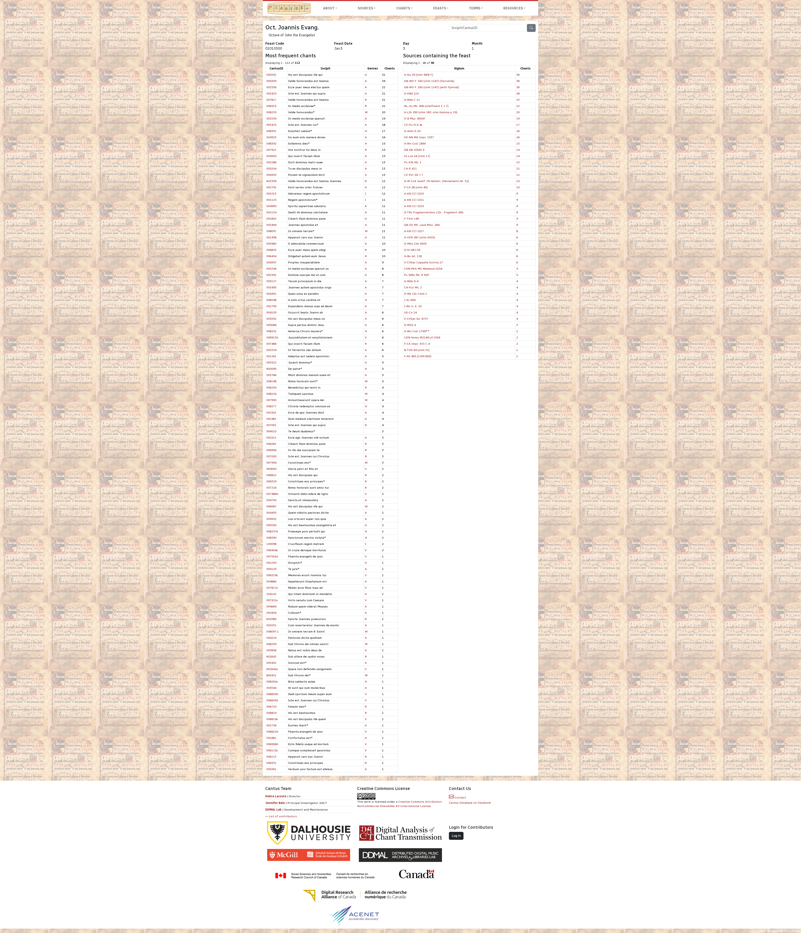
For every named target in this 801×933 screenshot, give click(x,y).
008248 (271, 300)
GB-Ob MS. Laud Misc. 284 (422, 225)
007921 (271, 150)
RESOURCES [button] (513, 8)
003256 (271, 268)
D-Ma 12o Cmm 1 (415, 293)
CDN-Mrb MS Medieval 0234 (423, 268)
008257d (272, 531)
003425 (271, 93)
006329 (271, 481)
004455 (271, 512)
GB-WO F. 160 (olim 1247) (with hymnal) (431, 87)
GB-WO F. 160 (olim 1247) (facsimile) (429, 81)
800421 (271, 675)
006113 (271, 756)
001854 (271, 613)
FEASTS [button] (439, 8)
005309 (271, 81)
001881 (271, 738)
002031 (271, 625)
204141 (271, 594)
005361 (271, 769)
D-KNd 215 (411, 93)
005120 (271, 569)
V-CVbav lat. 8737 (416, 319)
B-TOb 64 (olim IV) (416, 350)
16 (518, 131)
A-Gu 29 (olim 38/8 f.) (418, 75)
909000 (271, 469)
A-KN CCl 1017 (414, 231)
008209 (271, 644)
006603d (272, 700)
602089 (271, 619)
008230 (271, 112)
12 (518, 168)
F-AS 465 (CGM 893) (417, 356)
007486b (272, 494)
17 (518, 125)
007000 (271, 456)
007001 (271, 425)
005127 (271, 281)
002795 (271, 306)
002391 (271, 275)
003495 (271, 287)
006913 (271, 106)
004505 (271, 156)
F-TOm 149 (411, 218)
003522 (271, 362)
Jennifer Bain (275, 803)
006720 (271, 706)
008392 (271, 143)
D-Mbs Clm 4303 (415, 243)
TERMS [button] (474, 8)
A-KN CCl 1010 (414, 193)
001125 (271, 200)
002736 (271, 725)
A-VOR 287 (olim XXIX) (419, 237)
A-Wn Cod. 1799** (416, 331)
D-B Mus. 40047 (414, 118)
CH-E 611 (410, 168)
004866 (271, 581)
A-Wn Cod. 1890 (415, 143)
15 (518, 143)
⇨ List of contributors (281, 816)
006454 (271, 256)
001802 (271, 218)
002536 (271, 87)
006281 (271, 444)
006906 (271, 450)
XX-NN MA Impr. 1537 (419, 137)
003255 (271, 118)
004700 (271, 500)
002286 (271, 162)
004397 (271, 262)
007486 (271, 344)
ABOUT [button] (329, 8)
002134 (271, 212)
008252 (271, 331)
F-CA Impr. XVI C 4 (417, 344)
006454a (272, 550)
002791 (271, 187)
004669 (271, 606)
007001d (272, 556)
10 (518, 181)
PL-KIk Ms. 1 (412, 162)
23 (518, 100)
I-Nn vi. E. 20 (413, 306)
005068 (271, 325)
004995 (271, 206)
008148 (271, 381)
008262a (272, 681)
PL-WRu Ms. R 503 (416, 275)
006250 (271, 387)
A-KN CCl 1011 (414, 200)
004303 (271, 175)
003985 (271, 243)
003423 (271, 125)
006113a (272, 750)
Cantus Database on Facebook (470, 803)
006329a (272, 575)
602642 (271, 656)
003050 (271, 525)
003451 (271, 663)
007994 (271, 462)
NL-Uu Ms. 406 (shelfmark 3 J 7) (426, 106)
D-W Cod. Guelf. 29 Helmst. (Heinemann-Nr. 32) (436, 181)
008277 (271, 406)
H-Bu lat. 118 (413, 256)
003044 (271, 688)
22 (518, 106)
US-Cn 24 (410, 312)
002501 (271, 412)
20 (518, 112)
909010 (271, 431)
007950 (271, 400)
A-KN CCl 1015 (414, 206)
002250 (271, 563)
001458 (271, 237)
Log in (456, 836)
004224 (271, 638)
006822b (272, 731)
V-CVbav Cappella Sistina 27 (423, 262)
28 (518, 93)
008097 (271, 231)
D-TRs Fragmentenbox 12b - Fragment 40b (433, 212)
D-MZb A (410, 325)
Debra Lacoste (275, 796)
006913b (272, 337)
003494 (271, 225)
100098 (271, 544)
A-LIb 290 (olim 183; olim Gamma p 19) (430, 112)
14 (518, 150)
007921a (272, 600)
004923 (271, 137)
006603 (271, 250)
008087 (271, 506)
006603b (272, 694)
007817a (272, 588)
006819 (271, 713)
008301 (271, 131)
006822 (271, 475)
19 (518, 118)
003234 (271, 350)
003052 (271, 319)
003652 (271, 519)
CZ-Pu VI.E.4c (413, 125)
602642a (272, 669)
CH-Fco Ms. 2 (413, 287)
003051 (271, 75)
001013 (271, 193)
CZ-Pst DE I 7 (413, 175)
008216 (271, 394)
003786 (271, 375)
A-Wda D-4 (411, 281)
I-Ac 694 (410, 300)
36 (518, 75)
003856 (271, 650)
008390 (271, 537)
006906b (272, 744)
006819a (272, 719)
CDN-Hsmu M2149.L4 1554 (422, 337)
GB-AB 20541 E (414, 150)
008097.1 (272, 631)
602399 (271, 181)
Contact (460, 797)
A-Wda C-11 (412, 100)
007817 (271, 100)
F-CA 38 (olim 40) (416, 187)
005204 (271, 168)
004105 (271, 312)
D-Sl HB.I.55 (412, 250)
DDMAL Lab (273, 809)
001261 (271, 356)
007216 (271, 487)
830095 (271, 369)
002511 (271, 437)
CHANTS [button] (403, 8)
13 (518, 162)
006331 (271, 763)
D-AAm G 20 (412, 131)
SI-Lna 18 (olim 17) (417, 156)
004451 (271, 293)
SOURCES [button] (365, 8)
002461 (271, 419)
